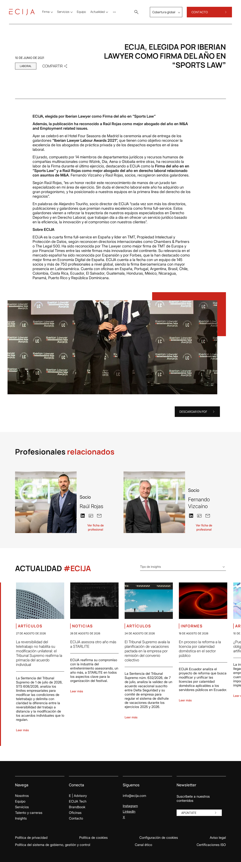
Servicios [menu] (63, 12)
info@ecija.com (134, 796)
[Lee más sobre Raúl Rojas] (46, 502)
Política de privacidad (31, 838)
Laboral (26, 66)
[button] (136, 12)
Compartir (52, 66)
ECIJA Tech (77, 801)
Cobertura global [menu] (163, 12)
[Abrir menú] (115, 12)
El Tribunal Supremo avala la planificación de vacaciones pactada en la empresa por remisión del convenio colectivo (147, 651)
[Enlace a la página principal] (22, 12)
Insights (21, 818)
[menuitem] (81, 12)
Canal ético (143, 845)
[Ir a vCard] (91, 516)
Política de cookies (93, 838)
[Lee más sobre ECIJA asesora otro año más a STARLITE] (94, 600)
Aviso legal (218, 838)
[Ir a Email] (99, 515)
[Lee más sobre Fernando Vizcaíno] (154, 502)
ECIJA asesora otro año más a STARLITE (93, 644)
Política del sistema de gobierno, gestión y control (52, 845)
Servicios (22, 807)
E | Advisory (78, 796)
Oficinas (75, 813)
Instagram (130, 806)
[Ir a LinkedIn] (83, 515)
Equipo (20, 801)
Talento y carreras (28, 813)
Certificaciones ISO (211, 845)
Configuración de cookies (158, 838)
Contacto (76, 818)
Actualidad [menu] (97, 12)
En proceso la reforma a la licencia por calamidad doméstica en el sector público (200, 649)
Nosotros (22, 796)
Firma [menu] (46, 12)
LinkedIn (129, 811)
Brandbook (77, 807)
